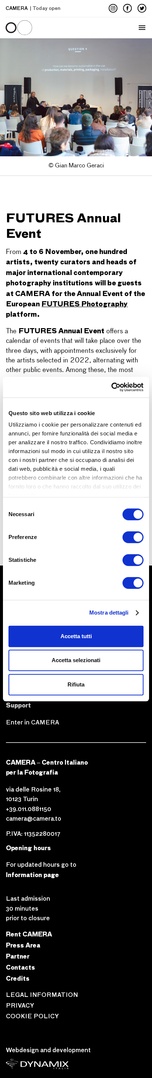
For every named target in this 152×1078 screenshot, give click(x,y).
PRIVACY (20, 1005)
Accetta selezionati (76, 660)
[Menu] (35, 27)
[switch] (133, 537)
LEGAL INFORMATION (42, 994)
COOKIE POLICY (32, 1016)
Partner (18, 956)
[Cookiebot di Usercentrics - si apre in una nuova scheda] (111, 387)
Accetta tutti (76, 636)
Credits (18, 978)
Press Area (23, 945)
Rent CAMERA (29, 934)
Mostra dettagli (109, 612)
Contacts (20, 967)
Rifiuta (76, 684)
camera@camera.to (33, 818)
